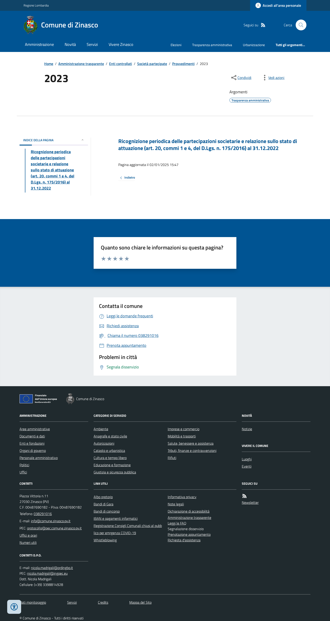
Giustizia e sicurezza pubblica (115, 472)
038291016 (43, 513)
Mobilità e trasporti (182, 436)
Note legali (176, 504)
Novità (70, 44)
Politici (24, 465)
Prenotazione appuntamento (189, 534)
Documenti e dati (32, 436)
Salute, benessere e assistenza (190, 443)
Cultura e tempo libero (110, 457)
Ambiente (101, 429)
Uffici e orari (28, 535)
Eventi (246, 466)
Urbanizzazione (254, 44)
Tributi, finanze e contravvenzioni (192, 450)
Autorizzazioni (104, 443)
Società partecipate (152, 63)
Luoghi (247, 459)
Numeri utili (28, 542)
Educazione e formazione (112, 465)
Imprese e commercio (183, 429)
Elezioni (176, 44)
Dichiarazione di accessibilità (188, 511)
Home (48, 63)
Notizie (247, 429)
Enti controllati (120, 63)
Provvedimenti (183, 63)
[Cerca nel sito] (299, 25)
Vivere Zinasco (121, 44)
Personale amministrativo (39, 457)
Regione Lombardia (36, 5)
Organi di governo (33, 450)
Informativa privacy (182, 497)
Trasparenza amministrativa (212, 44)
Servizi (92, 44)
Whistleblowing (105, 540)
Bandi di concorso (107, 511)
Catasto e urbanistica (109, 450)
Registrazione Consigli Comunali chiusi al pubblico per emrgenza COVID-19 (128, 529)
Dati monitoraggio (33, 602)
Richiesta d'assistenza (184, 540)
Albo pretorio (103, 497)
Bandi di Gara (103, 504)
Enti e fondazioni (32, 443)
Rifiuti (172, 457)
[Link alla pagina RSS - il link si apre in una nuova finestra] (263, 25)
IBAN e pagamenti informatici (116, 518)
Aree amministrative (35, 429)
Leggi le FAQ (177, 523)
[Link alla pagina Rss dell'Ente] (244, 496)
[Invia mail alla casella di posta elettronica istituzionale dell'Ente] (50, 521)
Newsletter (250, 502)
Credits (103, 602)
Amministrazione (39, 44)
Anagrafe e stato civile (110, 436)
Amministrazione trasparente (81, 63)
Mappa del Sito (140, 602)
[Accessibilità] (14, 606)
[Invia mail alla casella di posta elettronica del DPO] (52, 568)
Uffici (23, 472)
